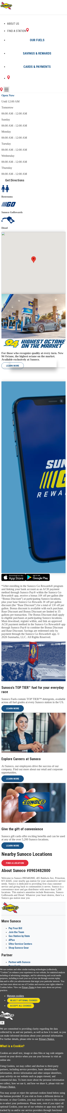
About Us (13, 23)
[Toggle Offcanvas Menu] (6, 89)
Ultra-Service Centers (20, 943)
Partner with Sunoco (19, 962)
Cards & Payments (37, 67)
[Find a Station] (8, 78)
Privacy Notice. (47, 1039)
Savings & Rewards (37, 53)
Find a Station (16, 31)
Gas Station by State (19, 936)
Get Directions (14, 180)
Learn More (12, 365)
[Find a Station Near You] (1, 90)
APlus (12, 940)
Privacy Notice (28, 987)
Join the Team (16, 932)
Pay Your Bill (15, 928)
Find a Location (15, 863)
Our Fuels (37, 40)
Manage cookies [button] (15, 995)
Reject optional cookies (23, 1000)
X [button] (2, 1022)
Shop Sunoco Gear (19, 947)
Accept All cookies (20, 1006)
